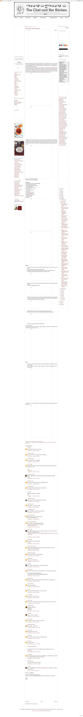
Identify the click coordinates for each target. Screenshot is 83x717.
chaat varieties (35, 67)
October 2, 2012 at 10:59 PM (33, 627)
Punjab (15, 92)
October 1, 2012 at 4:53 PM (33, 450)
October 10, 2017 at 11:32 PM (33, 663)
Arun (28, 666)
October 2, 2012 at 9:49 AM (33, 597)
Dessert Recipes (61, 108)
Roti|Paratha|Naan (62, 133)
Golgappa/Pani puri (48, 67)
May (62, 294)
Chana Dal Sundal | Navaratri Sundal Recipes (64, 238)
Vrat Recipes (16, 175)
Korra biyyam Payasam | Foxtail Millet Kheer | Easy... (64, 234)
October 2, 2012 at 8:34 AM (33, 581)
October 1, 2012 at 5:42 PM (33, 461)
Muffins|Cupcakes (62, 122)
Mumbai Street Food (17, 89)
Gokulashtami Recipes (18, 186)
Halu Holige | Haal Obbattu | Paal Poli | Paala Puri (64, 231)
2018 (61, 189)
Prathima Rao (29, 605)
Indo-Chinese (16, 79)
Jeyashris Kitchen (30, 498)
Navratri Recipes (17, 190)
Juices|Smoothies (62, 118)
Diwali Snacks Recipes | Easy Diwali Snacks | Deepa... (64, 208)
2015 (61, 194)
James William (44, 710)
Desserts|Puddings (62, 109)
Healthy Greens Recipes (18, 164)
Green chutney (30, 193)
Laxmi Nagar (29, 650)
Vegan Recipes (16, 174)
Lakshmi (28, 600)
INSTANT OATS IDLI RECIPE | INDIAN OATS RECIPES (64, 282)
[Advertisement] (41, 21)
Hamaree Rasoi (29, 474)
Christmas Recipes (17, 181)
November (62, 201)
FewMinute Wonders (30, 546)
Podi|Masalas (61, 131)
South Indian (16, 93)
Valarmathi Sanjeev (30, 552)
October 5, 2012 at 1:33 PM (33, 638)
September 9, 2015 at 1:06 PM (33, 651)
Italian (15, 82)
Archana (28, 529)
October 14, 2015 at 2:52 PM (33, 658)
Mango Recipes (16, 168)
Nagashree (29, 578)
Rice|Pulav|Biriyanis (62, 132)
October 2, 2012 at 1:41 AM (33, 550)
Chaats (29, 442)
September (63, 288)
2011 (61, 301)
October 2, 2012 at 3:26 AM (33, 561)
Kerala (15, 84)
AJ (27, 589)
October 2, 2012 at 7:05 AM (33, 566)
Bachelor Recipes (17, 159)
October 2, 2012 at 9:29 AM (33, 586)
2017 (61, 191)
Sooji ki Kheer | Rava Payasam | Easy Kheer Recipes (64, 252)
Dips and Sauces (61, 110)
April (62, 295)
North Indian (16, 91)
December (62, 199)
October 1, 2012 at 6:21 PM (33, 489)
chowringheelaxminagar (31, 646)
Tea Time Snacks (61, 143)
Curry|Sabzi (61, 105)
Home (42, 701)
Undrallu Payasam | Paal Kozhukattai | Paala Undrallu (65, 272)
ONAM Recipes (16, 191)
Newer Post (27, 701)
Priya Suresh (29, 486)
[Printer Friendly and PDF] (55, 30)
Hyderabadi (16, 78)
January (62, 299)
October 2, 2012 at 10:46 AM (33, 603)
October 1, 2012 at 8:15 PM (33, 512)
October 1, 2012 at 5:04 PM (33, 456)
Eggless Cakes (61, 112)
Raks (28, 447)
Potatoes (54, 442)
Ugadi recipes (16, 194)
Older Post (55, 701)
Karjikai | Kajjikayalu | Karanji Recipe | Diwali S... (65, 227)
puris (31, 183)
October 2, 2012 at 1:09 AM (33, 543)
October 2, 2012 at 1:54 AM (33, 555)
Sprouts (27, 443)
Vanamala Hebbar (30, 624)
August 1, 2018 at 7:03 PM (33, 670)
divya (28, 563)
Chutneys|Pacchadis (62, 104)
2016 (61, 192)
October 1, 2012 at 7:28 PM (33, 501)
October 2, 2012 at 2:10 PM (33, 616)
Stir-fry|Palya (61, 141)
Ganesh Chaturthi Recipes (18, 185)
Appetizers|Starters (62, 98)
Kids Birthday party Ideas (45, 667)
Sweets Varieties (61, 142)
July (61, 291)
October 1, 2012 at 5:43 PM (33, 471)
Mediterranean (16, 87)
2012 (61, 198)
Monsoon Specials (17, 170)
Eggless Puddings (62, 113)
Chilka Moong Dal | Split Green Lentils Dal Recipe (64, 279)
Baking (60, 99)
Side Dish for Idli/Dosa (62, 137)
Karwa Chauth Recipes (18, 189)
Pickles (60, 129)
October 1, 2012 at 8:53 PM (33, 519)
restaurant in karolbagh (40, 656)
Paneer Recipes (61, 127)
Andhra (15, 73)
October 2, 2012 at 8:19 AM (33, 575)
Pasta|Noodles (61, 128)
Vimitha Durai (29, 458)
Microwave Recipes (17, 169)
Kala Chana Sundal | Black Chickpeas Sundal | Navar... (64, 256)
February (62, 298)
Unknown (28, 464)
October (62, 202)
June (62, 292)
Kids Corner (61, 119)
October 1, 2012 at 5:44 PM (33, 478)
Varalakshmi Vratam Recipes (19, 195)
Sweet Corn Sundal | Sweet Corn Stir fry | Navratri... (64, 275)
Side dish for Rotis (62, 138)
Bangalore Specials (17, 74)
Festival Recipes (17, 163)
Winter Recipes (16, 177)
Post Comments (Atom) (33, 703)
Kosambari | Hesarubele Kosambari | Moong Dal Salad (64, 249)
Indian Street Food (35, 442)
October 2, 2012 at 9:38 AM (33, 592)
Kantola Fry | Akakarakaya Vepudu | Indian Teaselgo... (64, 224)
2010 (61, 303)
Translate (21, 201)
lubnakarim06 (29, 453)
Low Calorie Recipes (17, 165)
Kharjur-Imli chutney (31, 192)
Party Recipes (16, 173)
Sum (28, 613)
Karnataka (16, 83)
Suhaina (28, 635)
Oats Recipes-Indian (62, 124)
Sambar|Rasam (61, 136)
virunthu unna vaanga (30, 521)
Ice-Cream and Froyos (62, 114)
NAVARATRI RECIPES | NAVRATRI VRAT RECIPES (65, 264)
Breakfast (60, 100)
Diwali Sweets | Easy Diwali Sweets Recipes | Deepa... (64, 216)
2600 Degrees (49, 710)
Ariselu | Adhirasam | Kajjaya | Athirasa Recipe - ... (64, 204)
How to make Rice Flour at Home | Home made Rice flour (64, 220)
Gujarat (15, 77)
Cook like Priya (29, 470)
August (62, 289)
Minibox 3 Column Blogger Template (37, 710)
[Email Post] (42, 441)
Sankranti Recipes (17, 193)
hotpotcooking (29, 583)
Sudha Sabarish (29, 509)
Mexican (15, 88)
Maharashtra (16, 86)
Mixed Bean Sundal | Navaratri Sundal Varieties (64, 268)
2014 (61, 195)
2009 (61, 304)
